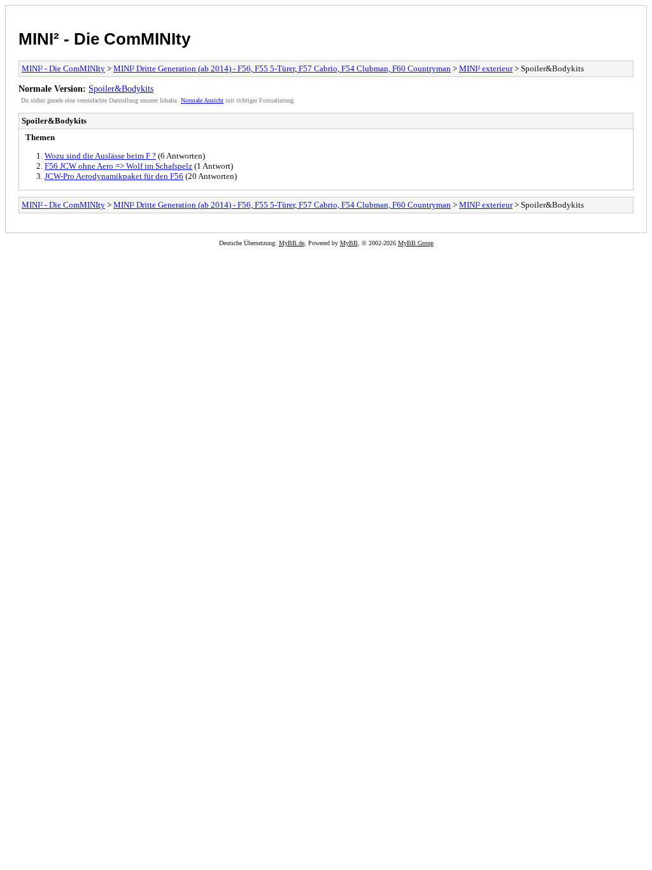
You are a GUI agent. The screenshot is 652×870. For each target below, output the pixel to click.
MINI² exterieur (486, 68)
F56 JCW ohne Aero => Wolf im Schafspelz (118, 166)
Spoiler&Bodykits (121, 88)
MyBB (349, 242)
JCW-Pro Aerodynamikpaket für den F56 (114, 176)
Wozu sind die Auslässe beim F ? (100, 155)
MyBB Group (416, 242)
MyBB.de (291, 242)
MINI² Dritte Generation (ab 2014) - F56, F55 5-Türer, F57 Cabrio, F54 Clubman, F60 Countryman (282, 68)
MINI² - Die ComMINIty (104, 38)
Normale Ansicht (202, 100)
